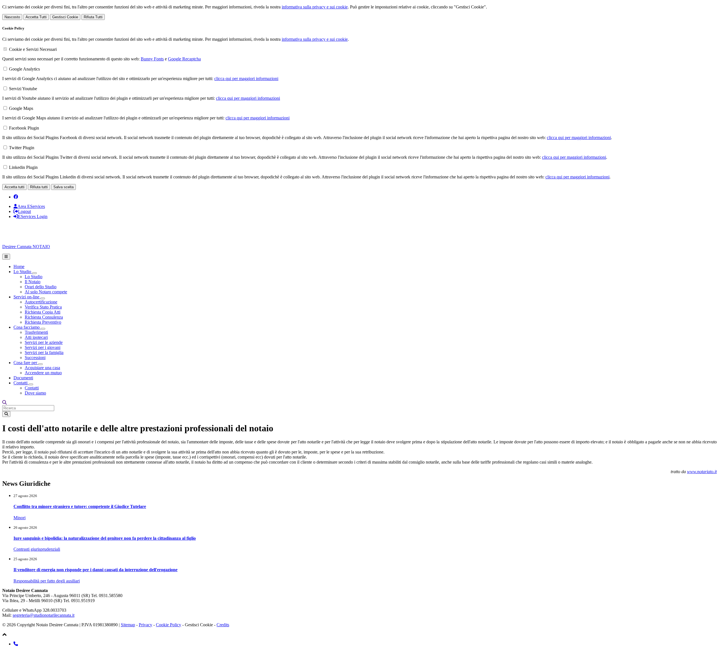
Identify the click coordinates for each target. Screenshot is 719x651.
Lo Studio (33, 276)
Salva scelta (63, 187)
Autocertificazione (41, 302)
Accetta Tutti (36, 17)
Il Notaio (32, 281)
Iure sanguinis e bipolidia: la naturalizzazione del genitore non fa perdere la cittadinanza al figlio (104, 538)
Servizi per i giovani (42, 347)
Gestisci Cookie (65, 17)
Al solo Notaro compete (46, 291)
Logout (24, 211)
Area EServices (31, 206)
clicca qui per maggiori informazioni (246, 78)
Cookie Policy (168, 624)
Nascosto (12, 17)
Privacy (145, 624)
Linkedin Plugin (23, 167)
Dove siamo (35, 393)
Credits (223, 624)
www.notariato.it (702, 471)
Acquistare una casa (42, 367)
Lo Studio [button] (22, 271)
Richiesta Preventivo (43, 322)
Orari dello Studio (40, 286)
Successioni (35, 357)
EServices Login (32, 216)
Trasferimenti (36, 332)
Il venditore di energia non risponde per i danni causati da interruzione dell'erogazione (95, 569)
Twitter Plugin (21, 147)
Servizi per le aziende (44, 342)
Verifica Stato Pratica (43, 307)
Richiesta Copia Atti (42, 312)
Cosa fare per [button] (25, 362)
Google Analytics (24, 69)
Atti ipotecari (36, 337)
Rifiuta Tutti (93, 17)
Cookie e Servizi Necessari (33, 49)
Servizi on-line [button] (26, 296)
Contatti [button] (21, 382)
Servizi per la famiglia (44, 352)
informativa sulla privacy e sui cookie (315, 6)
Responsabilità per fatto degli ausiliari (46, 581)
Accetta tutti (14, 187)
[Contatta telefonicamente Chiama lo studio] (15, 643)
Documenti (23, 377)
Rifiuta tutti (39, 187)
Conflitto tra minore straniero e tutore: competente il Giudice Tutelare (79, 506)
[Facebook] (15, 196)
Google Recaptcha (184, 58)
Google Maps (21, 108)
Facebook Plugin (24, 128)
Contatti (32, 387)
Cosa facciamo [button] (27, 327)
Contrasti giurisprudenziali (36, 549)
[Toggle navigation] (6, 257)
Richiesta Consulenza (44, 317)
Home (18, 266)
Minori (19, 517)
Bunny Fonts (152, 58)
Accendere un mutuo (43, 372)
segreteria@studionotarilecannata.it (43, 615)
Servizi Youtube (23, 88)
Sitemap (128, 624)
